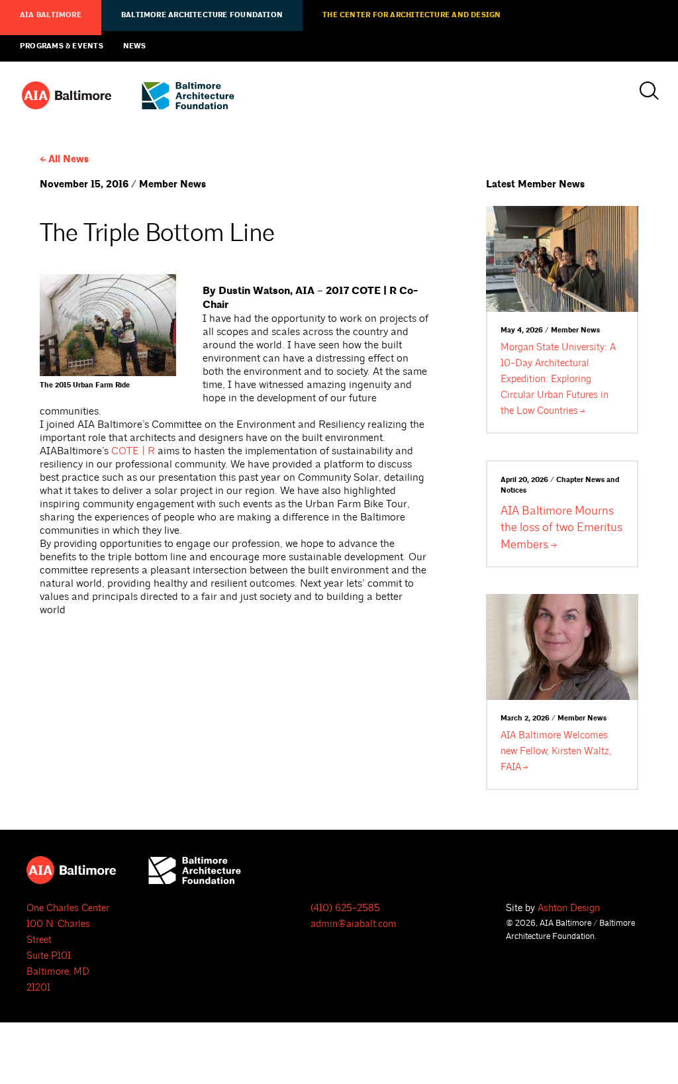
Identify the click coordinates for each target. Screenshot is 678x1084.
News (134, 46)
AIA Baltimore (50, 15)
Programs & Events (61, 46)
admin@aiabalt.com (354, 924)
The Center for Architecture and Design (411, 15)
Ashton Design (569, 908)
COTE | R (133, 451)
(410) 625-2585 (345, 908)
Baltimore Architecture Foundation (202, 15)
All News (68, 159)
